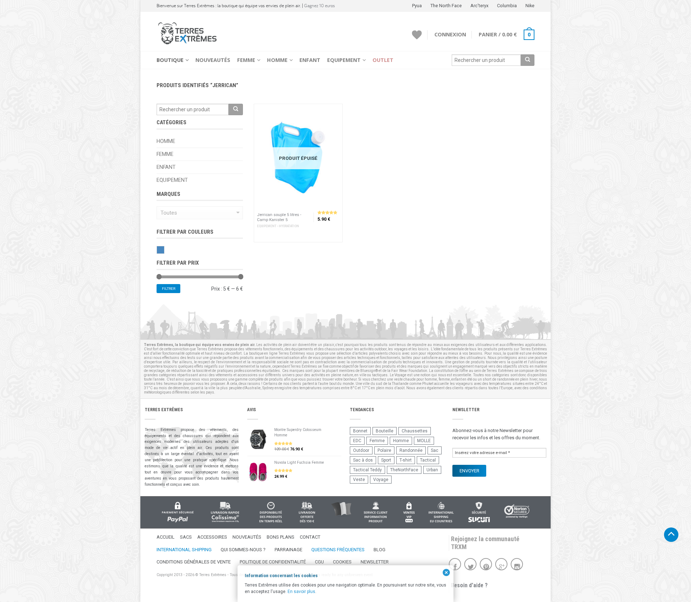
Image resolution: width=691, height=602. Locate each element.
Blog (379, 549)
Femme (246, 60)
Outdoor (361, 450)
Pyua (417, 5)
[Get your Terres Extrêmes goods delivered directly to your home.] (441, 512)
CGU (319, 562)
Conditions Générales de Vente (194, 562)
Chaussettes (415, 430)
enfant (456, 379)
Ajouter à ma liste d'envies (333, 112)
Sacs (186, 537)
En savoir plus (301, 591)
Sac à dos (363, 460)
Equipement (344, 60)
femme (444, 379)
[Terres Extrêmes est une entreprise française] (341, 509)
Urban (432, 469)
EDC (357, 440)
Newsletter (375, 562)
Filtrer (168, 289)
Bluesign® (369, 371)
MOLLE (424, 440)
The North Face (446, 5)
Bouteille (384, 430)
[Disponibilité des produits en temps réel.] (271, 512)
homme (431, 379)
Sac (434, 450)
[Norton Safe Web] (517, 511)
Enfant (309, 60)
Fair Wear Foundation (409, 371)
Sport (386, 460)
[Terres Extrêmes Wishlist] (417, 35)
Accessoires (212, 537)
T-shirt (405, 460)
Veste (359, 479)
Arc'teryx (479, 5)
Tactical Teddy (367, 469)
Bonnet (360, 430)
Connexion (450, 34)
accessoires (248, 375)
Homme (277, 60)
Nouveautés (212, 60)
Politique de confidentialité (273, 562)
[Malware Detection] (479, 512)
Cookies (342, 562)
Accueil (166, 537)
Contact (310, 537)
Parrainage (288, 549)
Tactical (428, 460)
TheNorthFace (404, 469)
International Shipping (184, 549)
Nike (529, 5)
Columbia (507, 5)
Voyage (380, 479)
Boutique (170, 60)
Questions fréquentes (338, 549)
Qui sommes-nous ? (243, 549)
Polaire (384, 450)
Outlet (382, 60)
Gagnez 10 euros (319, 5)
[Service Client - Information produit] (375, 512)
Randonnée (411, 450)
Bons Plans (280, 537)
